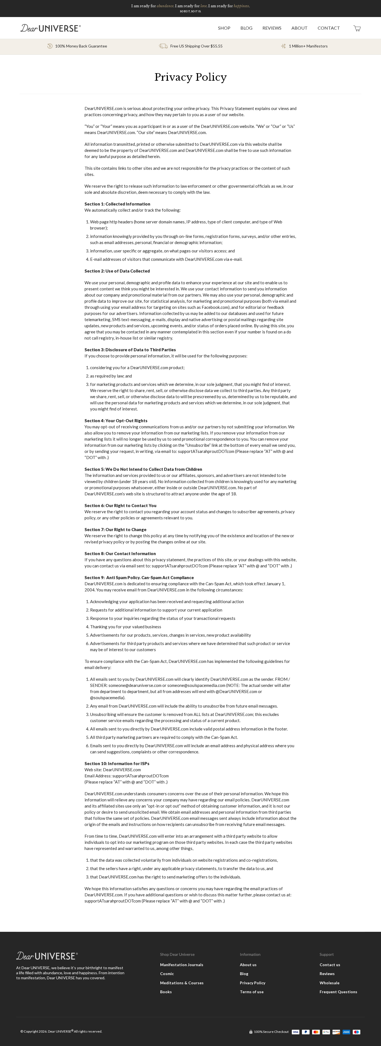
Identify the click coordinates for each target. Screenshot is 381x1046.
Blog (244, 973)
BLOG (246, 27)
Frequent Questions (338, 991)
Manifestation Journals (181, 964)
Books (166, 991)
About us (248, 964)
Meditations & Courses (182, 982)
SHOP (224, 27)
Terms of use (252, 991)
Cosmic (167, 973)
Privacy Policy (252, 982)
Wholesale (329, 982)
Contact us (330, 964)
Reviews (271, 27)
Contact (329, 27)
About (299, 27)
